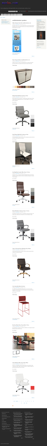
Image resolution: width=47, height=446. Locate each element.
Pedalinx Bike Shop (4, 415)
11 (31, 401)
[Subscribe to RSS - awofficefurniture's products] (12, 405)
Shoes (2, 22)
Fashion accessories (6, 21)
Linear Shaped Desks (14, 319)
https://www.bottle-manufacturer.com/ (39, 20)
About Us (15, 14)
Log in (19, 11)
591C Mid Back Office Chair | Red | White (20, 362)
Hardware (6, 22)
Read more (33, 91)
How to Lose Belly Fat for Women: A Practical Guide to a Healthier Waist (29, 417)
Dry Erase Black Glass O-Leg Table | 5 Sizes (20, 325)
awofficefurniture (17, 24)
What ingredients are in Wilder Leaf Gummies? (29, 429)
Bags (4, 22)
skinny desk (13, 166)
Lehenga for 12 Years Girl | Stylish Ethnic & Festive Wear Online (17, 428)
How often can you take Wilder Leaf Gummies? (29, 427)
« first (14, 401)
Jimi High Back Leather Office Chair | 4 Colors (21, 172)
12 (33, 401)
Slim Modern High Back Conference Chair (20, 134)
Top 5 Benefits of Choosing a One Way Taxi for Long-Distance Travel (29, 414)
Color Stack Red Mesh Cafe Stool (18, 286)
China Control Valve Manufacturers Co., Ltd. (6, 429)
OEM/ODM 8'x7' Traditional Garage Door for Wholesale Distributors (17, 416)
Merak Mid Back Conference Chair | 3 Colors (20, 210)
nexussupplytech (4, 421)
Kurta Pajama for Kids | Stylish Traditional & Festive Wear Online (17, 430)
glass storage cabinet (14, 90)
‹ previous (16, 401)
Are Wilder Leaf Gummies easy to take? (29, 425)
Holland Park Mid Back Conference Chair (20, 95)
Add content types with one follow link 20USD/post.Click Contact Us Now (37, 11)
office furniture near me (15, 54)
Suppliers (5, 14)
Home (2, 14)
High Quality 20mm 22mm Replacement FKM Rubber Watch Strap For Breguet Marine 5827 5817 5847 (17, 425)
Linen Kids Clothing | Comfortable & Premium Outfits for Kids (17, 422)
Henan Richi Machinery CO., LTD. (6, 416)
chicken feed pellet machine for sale (17, 418)
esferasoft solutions (4, 418)
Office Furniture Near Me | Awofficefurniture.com (21, 23)
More (10, 430)
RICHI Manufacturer (4, 423)
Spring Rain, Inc (4, 413)
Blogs (12, 14)
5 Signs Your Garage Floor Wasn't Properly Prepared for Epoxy (29, 437)
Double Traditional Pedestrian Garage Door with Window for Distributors (17, 433)
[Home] (10, 3)
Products (9, 14)
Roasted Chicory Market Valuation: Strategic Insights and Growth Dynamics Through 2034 (29, 434)
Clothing (3, 21)
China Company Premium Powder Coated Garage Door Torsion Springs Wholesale (17, 436)
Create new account (23, 11)
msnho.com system (6, 443)
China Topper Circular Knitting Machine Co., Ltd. (5, 426)
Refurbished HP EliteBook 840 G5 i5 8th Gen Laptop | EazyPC (17, 420)
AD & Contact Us (19, 14)
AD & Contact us (39, 47)
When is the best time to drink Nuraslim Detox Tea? (28, 431)
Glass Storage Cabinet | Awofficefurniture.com (21, 59)
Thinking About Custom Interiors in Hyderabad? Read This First (29, 419)
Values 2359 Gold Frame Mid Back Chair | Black (21, 248)
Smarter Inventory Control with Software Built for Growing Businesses (28, 422)
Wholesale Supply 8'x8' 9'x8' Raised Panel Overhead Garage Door (17, 414)
